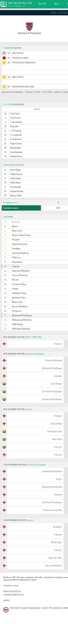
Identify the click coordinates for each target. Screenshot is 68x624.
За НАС (6, 600)
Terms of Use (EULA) (12, 591)
